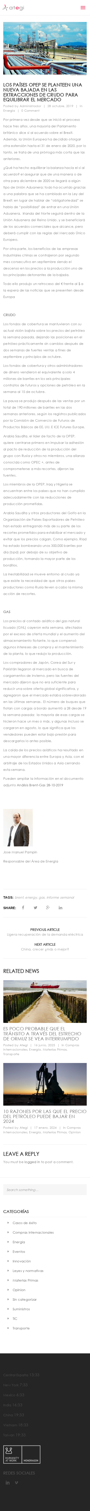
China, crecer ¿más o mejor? (45, 949)
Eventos (19, 1251)
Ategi (24, 1045)
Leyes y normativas (28, 1271)
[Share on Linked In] (60, 908)
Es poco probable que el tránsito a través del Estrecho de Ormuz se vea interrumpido (42, 1033)
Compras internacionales (33, 1232)
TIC (15, 1319)
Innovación (22, 1261)
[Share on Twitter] (35, 908)
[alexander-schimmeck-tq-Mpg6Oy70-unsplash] (45, 1001)
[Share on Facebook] (23, 908)
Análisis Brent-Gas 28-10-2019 (40, 785)
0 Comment (30, 110)
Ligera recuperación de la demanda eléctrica (45, 934)
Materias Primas (55, 1049)
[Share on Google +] (47, 908)
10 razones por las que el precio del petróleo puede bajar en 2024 (45, 1116)
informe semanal (60, 897)
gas (42, 897)
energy (31, 897)
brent (19, 897)
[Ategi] (13, 7)
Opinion (75, 1132)
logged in (32, 1162)
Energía (9, 110)
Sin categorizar (25, 1299)
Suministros (21, 1309)
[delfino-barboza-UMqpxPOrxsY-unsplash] (45, 1084)
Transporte (11, 1054)
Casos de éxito (25, 1223)
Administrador (30, 106)
